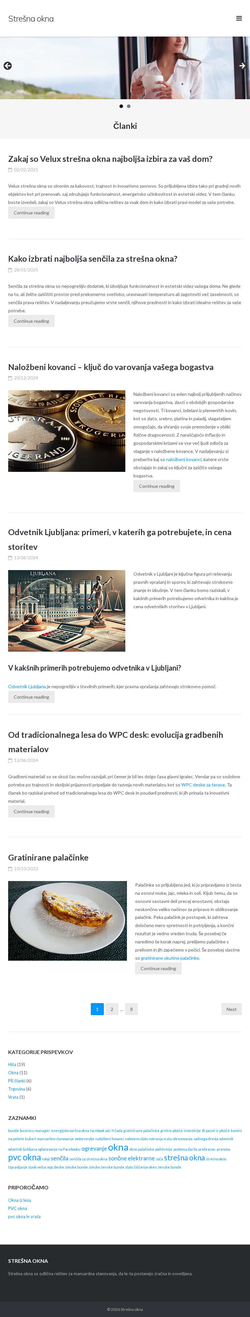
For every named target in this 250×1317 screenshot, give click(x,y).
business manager (35, 1130)
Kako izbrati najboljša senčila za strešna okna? (92, 258)
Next (232, 1009)
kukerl (30, 1139)
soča (159, 1159)
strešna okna (184, 1157)
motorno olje (84, 1139)
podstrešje (164, 1149)
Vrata (13, 1097)
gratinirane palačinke (141, 1130)
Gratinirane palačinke (48, 857)
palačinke (146, 1149)
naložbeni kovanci (183, 459)
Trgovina (16, 1089)
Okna (13, 1072)
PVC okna (17, 1208)
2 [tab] (129, 106)
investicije (192, 1130)
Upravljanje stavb (22, 1167)
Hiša (12, 1064)
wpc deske (55, 1167)
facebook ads (100, 1130)
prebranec (207, 1149)
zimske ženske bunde (106, 1167)
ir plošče (223, 1130)
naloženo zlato (136, 1139)
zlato (129, 1167)
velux (41, 1167)
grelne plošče (171, 1130)
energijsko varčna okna (70, 1130)
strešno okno (216, 1159)
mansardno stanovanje (55, 1139)
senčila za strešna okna (88, 1159)
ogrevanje (94, 1148)
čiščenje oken (145, 1167)
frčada (117, 1130)
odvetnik (226, 1139)
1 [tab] (121, 106)
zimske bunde (76, 1167)
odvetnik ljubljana (22, 1149)
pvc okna (24, 1157)
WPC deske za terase (203, 784)
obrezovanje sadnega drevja (195, 1139)
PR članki (16, 1080)
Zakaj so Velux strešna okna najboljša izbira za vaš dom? (110, 158)
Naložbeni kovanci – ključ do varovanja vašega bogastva (111, 367)
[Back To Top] (234, 1301)
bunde (13, 1130)
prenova (223, 1149)
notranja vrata (160, 1139)
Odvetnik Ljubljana (27, 686)
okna (118, 1147)
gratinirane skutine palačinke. (170, 958)
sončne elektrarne (131, 1158)
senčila (59, 1158)
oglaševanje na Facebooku (59, 1149)
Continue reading (31, 212)
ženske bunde (169, 1167)
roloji (46, 1159)
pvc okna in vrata (24, 1216)
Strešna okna (132, 1309)
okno (133, 1149)
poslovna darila (185, 1149)
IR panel (208, 1130)
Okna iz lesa (19, 1200)
